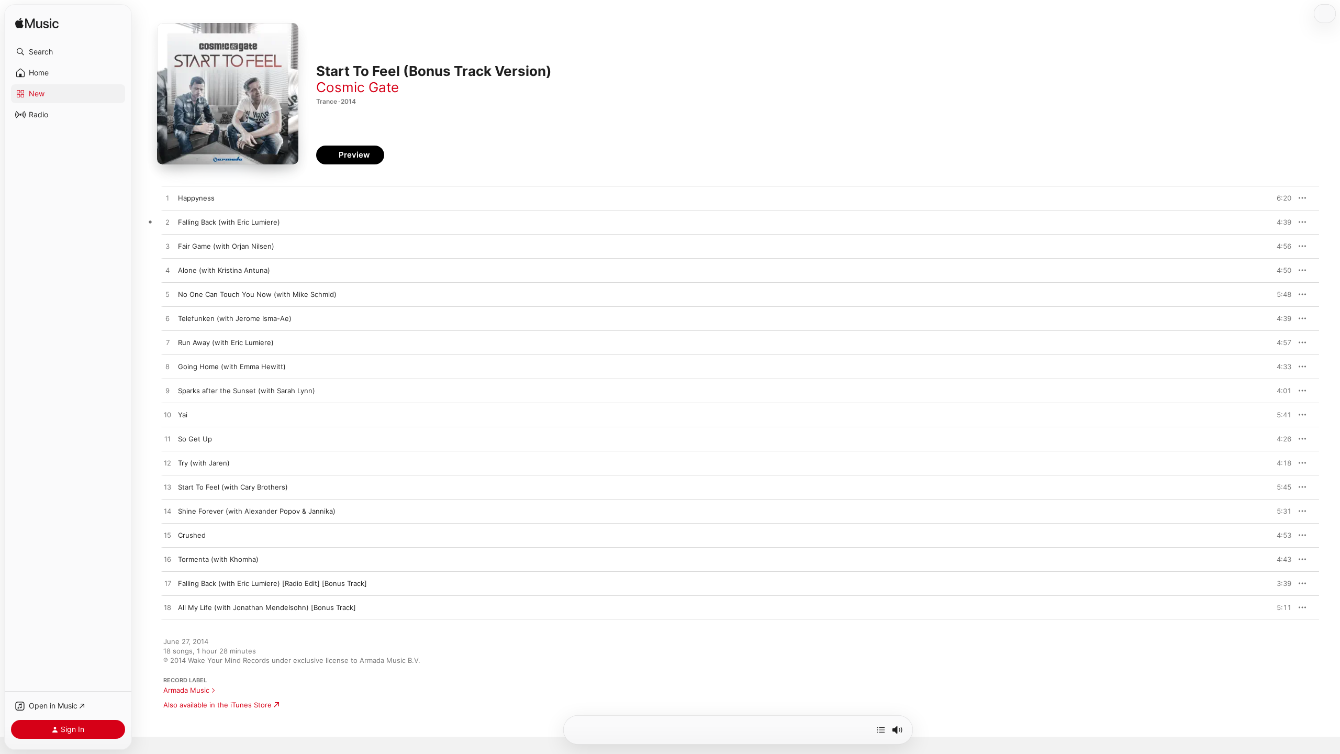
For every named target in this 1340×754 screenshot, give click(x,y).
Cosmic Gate (357, 87)
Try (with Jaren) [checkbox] (204, 463)
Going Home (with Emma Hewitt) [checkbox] (232, 366)
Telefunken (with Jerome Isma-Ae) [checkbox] (235, 318)
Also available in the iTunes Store (217, 705)
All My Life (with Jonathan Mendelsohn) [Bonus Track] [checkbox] (267, 607)
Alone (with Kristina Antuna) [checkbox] (224, 270)
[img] (37, 24)
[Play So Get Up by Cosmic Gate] (167, 439)
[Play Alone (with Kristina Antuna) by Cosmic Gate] (167, 270)
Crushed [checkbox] (192, 535)
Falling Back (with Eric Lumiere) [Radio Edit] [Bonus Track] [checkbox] (272, 583)
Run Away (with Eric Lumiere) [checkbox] (226, 342)
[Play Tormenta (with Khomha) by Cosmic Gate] (167, 559)
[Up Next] (881, 730)
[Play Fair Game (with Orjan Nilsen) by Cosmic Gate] (167, 246)
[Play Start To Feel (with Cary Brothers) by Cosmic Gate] (167, 487)
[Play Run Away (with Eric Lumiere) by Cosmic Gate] (167, 343)
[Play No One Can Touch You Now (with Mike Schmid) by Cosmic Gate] (167, 295)
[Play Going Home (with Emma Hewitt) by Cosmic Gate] (167, 367)
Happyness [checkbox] (196, 198)
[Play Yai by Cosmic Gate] (167, 415)
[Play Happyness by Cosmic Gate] (167, 198)
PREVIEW (1279, 198)
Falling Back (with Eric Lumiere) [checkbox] (229, 222)
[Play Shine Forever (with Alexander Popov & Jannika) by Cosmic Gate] (167, 511)
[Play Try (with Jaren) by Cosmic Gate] (167, 463)
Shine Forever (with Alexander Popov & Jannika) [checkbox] (257, 511)
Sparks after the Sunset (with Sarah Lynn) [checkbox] (246, 390)
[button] (68, 52)
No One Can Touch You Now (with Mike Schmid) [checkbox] (257, 294)
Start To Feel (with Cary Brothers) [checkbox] (233, 487)
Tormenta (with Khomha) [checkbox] (218, 559)
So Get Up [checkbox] (195, 439)
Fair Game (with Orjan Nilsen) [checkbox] (226, 246)
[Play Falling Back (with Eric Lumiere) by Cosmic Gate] (167, 222)
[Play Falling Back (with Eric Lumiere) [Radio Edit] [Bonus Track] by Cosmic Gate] (167, 584)
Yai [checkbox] (182, 415)
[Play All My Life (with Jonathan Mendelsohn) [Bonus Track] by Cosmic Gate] (167, 608)
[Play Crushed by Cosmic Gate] (167, 535)
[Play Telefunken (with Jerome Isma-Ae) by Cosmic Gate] (167, 319)
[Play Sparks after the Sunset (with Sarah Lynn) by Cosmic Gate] (167, 391)
